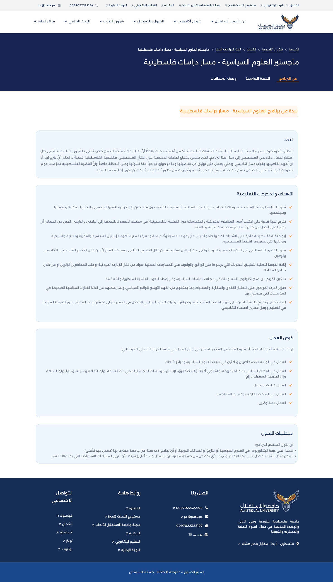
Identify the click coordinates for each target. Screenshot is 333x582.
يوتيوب (66, 549)
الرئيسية (294, 49)
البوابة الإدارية (118, 5)
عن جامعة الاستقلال (230, 21)
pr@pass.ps (47, 5)
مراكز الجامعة (44, 21)
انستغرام (66, 532)
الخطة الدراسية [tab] (258, 78)
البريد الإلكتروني (273, 5)
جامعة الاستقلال (141, 572)
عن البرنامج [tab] (288, 78)
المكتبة (169, 5)
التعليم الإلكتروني (145, 5)
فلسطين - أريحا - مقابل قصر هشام (267, 544)
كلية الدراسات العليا (228, 49)
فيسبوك (66, 515)
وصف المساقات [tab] (223, 78)
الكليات (251, 49)
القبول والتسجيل (150, 21)
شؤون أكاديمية (189, 21)
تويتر (69, 541)
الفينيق (294, 5)
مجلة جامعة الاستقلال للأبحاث (200, 5)
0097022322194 (81, 5)
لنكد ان (67, 524)
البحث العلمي (79, 21)
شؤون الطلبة (113, 21)
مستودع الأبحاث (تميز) (242, 5)
